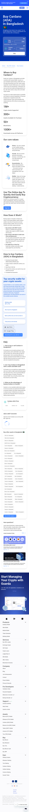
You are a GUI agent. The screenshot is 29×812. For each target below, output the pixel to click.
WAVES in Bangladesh (9, 471)
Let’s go (14, 591)
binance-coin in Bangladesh (10, 466)
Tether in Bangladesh (8, 468)
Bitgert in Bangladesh (8, 478)
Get (24, 45)
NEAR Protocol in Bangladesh (10, 443)
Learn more (23, 3)
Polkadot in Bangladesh (9, 486)
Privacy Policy (11, 804)
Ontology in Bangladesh (9, 473)
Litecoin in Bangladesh (19, 455)
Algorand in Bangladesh (18, 494)
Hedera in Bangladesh (19, 445)
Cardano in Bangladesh (9, 512)
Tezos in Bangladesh (19, 481)
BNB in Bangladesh (8, 494)
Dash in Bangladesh (8, 489)
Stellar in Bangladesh (19, 499)
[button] (27, 7)
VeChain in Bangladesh (9, 481)
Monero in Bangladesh (19, 468)
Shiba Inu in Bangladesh (9, 440)
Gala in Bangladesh (18, 476)
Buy (14, 53)
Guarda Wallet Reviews (15, 791)
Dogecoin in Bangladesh (9, 448)
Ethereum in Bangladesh (9, 461)
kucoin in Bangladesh (8, 458)
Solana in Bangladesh (9, 455)
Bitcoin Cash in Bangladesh (10, 450)
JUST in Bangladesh (8, 476)
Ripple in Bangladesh (8, 496)
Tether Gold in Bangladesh (9, 438)
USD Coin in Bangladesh (9, 435)
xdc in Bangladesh (8, 453)
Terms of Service (5, 804)
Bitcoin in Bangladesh (8, 463)
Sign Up (7, 208)
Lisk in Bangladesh (19, 473)
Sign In (22, 7)
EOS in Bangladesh (19, 486)
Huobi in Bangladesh (8, 445)
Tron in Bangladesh (17, 453)
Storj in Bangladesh (18, 471)
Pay (24, 38)
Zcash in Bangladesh (19, 478)
